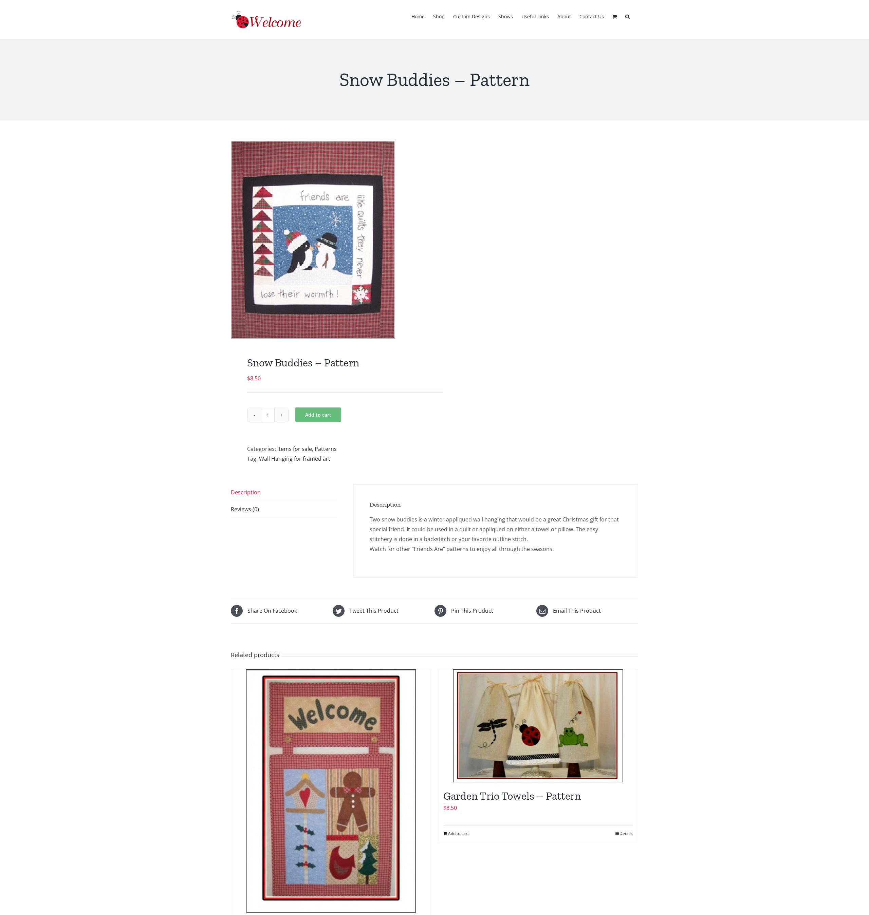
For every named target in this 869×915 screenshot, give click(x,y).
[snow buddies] (328, 240)
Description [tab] (246, 492)
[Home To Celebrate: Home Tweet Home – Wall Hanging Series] (331, 791)
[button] (627, 16)
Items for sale (294, 449)
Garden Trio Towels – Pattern (512, 795)
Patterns (326, 449)
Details (626, 833)
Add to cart (318, 415)
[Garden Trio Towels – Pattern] (538, 725)
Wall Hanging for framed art (294, 458)
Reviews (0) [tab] (245, 509)
